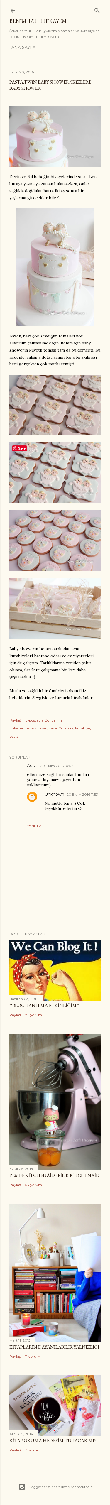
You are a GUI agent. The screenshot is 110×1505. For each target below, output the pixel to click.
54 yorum (33, 1185)
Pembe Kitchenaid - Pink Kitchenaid (54, 1175)
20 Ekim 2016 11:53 (82, 794)
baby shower (36, 728)
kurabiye (82, 728)
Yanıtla (34, 825)
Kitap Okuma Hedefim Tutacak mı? (52, 1441)
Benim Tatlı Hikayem (38, 21)
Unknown (54, 794)
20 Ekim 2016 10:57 (56, 766)
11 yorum (32, 1356)
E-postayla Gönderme (43, 720)
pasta (14, 736)
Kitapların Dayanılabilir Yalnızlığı (54, 1347)
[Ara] (97, 9)
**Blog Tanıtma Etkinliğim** (44, 1005)
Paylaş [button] (15, 720)
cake (53, 728)
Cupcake (65, 728)
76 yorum (33, 1015)
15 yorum (33, 1450)
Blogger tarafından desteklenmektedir (60, 1486)
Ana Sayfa (23, 47)
